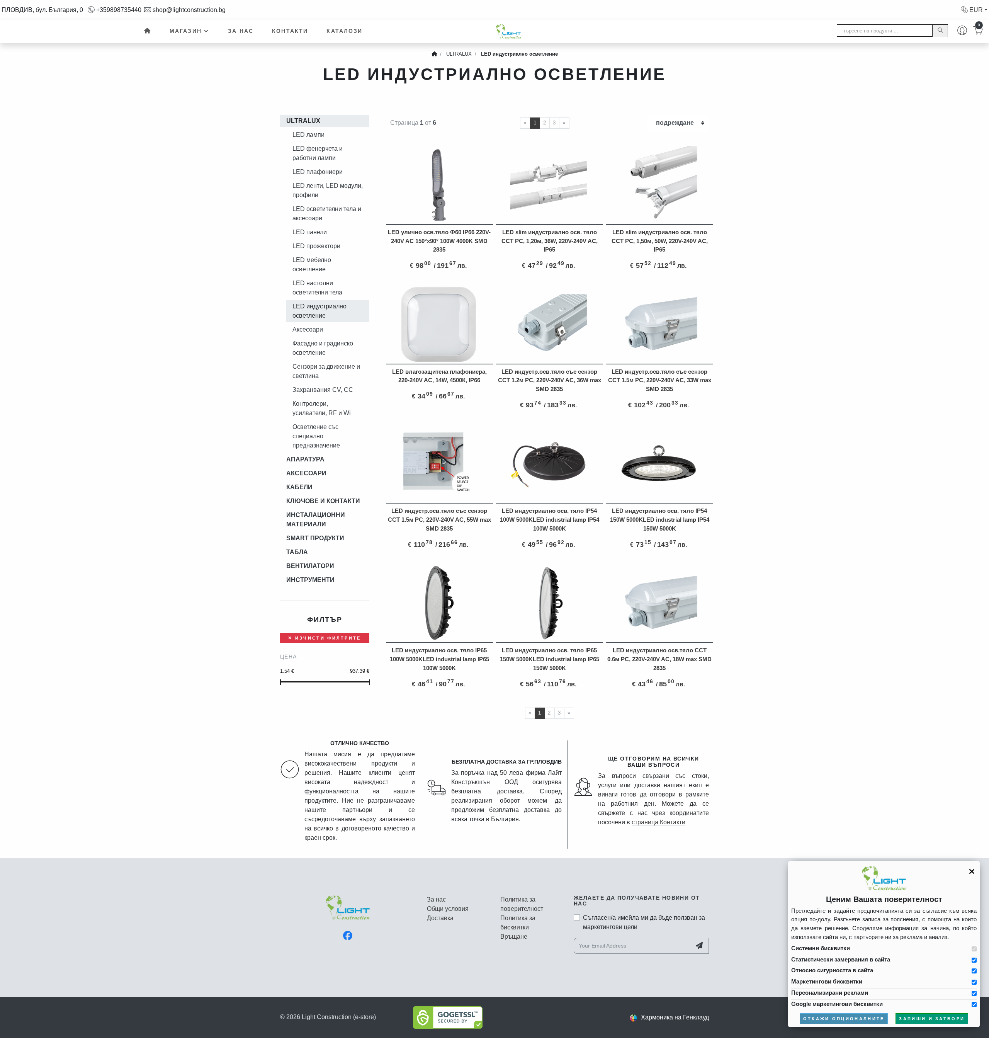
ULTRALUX (303, 120)
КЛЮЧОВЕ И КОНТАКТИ (323, 501)
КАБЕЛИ (299, 487)
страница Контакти (658, 822)
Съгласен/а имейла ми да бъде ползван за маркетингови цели (644, 922)
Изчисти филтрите (327, 638)
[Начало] (146, 31)
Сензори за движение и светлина (326, 371)
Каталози (344, 31)
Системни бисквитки (820, 948)
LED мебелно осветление (311, 264)
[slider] (280, 682)
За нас (240, 31)
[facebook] (347, 936)
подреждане (675, 122)
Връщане (513, 936)
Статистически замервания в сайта (840, 959)
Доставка (440, 918)
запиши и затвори (932, 1018)
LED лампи (308, 134)
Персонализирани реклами (829, 992)
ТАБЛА (297, 552)
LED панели (309, 232)
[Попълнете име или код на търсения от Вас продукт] (940, 30)
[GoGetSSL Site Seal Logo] (448, 1017)
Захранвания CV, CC (322, 389)
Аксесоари (307, 329)
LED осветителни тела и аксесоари (326, 213)
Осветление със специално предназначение (316, 436)
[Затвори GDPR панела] (972, 871)
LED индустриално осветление (319, 311)
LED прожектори (316, 246)
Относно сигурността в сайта (832, 970)
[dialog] (884, 944)
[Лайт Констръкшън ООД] (348, 911)
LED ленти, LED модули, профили (327, 190)
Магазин (186, 31)
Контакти (290, 31)
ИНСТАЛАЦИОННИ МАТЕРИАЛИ (315, 520)
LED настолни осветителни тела (317, 288)
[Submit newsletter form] (700, 946)
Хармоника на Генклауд (675, 1017)
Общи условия (448, 908)
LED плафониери (317, 171)
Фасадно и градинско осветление (322, 348)
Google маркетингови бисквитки (837, 1004)
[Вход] (962, 31)
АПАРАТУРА (305, 459)
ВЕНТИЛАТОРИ (310, 566)
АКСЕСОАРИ (306, 473)
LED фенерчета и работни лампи (317, 153)
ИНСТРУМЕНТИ (310, 580)
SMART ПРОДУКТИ (315, 538)
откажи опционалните (844, 1018)
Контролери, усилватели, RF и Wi (321, 408)
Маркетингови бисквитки (826, 981)
